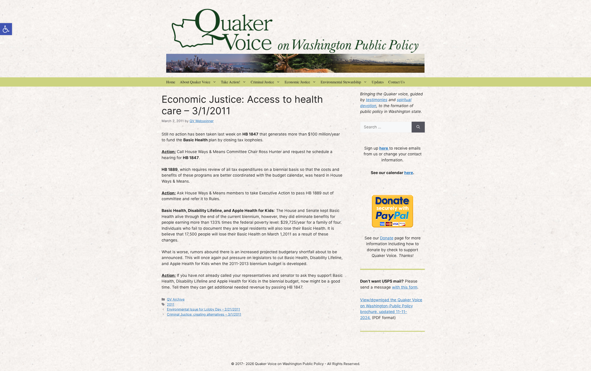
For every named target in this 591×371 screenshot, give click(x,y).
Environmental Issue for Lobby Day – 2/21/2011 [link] (203, 309)
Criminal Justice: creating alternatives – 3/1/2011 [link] (204, 314)
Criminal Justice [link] (262, 81)
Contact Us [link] (396, 81)
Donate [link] (386, 238)
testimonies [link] (376, 99)
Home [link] (170, 81)
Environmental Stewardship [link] (341, 81)
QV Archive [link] (175, 299)
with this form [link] (404, 287)
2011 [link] (170, 304)
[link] (6, 29)
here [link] (408, 172)
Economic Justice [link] (297, 81)
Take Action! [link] (230, 81)
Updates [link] (378, 81)
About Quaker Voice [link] (195, 81)
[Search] (418, 127)
